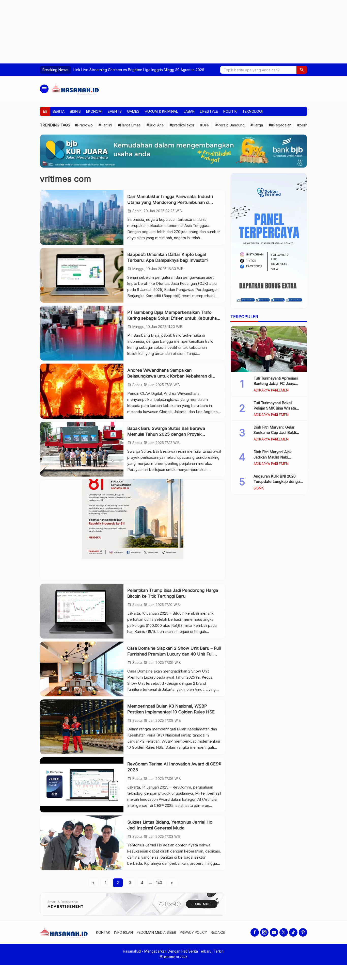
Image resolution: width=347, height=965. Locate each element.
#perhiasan (306, 125)
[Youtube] (274, 932)
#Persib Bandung (230, 125)
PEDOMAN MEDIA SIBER (156, 932)
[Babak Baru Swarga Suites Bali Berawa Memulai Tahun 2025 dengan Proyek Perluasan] (81, 449)
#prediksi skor (182, 125)
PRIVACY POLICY (193, 932)
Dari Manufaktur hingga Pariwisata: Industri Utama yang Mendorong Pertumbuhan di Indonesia (170, 202)
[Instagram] (264, 932)
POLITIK (230, 111)
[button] (301, 70)
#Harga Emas (129, 125)
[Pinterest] (303, 932)
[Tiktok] (293, 932)
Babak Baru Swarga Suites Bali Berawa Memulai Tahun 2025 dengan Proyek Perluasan (166, 434)
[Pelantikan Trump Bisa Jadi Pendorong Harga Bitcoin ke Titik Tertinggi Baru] (81, 611)
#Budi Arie (155, 125)
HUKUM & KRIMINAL (161, 111)
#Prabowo (84, 125)
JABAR (189, 111)
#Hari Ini (105, 125)
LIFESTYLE (209, 111)
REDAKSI (218, 932)
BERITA (59, 111)
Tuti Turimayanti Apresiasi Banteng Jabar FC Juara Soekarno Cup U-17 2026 (276, 383)
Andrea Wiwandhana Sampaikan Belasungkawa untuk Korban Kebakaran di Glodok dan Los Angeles (169, 376)
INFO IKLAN (123, 932)
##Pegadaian (280, 125)
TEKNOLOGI (252, 111)
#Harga (256, 125)
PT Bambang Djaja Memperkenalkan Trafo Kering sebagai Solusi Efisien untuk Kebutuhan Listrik (173, 318)
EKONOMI (94, 111)
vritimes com (65, 179)
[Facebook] (254, 932)
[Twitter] (283, 932)
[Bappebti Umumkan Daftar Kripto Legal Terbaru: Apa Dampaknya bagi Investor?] (81, 275)
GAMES (133, 111)
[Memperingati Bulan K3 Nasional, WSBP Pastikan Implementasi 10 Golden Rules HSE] (81, 726)
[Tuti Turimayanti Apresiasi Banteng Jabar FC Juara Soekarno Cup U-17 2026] (269, 349)
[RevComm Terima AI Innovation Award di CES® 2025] (81, 784)
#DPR (205, 125)
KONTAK (103, 932)
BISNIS (75, 111)
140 (159, 882)
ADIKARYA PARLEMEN (271, 390)
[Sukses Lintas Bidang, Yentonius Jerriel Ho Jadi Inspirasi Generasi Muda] (81, 842)
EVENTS (115, 111)
